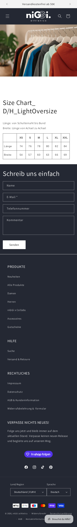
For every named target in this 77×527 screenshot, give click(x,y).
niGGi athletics (20, 513)
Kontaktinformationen (37, 519)
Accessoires (14, 318)
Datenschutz (15, 391)
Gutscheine (14, 327)
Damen (11, 293)
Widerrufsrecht (39, 513)
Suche (11, 351)
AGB (20, 519)
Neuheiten (13, 276)
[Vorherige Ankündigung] (7, 4)
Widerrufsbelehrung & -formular (26, 408)
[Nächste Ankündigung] (70, 4)
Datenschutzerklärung (61, 513)
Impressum (14, 383)
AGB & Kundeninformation (23, 400)
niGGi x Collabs (16, 310)
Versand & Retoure (18, 359)
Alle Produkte (15, 285)
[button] (7, 16)
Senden (14, 245)
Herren (11, 301)
